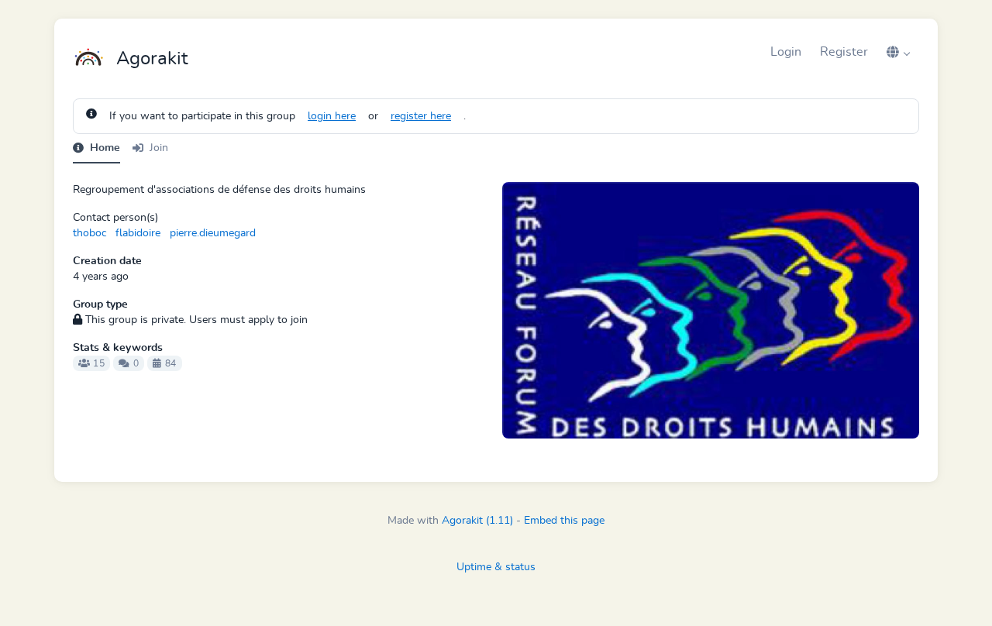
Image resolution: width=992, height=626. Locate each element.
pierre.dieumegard (213, 233)
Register (844, 52)
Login (785, 52)
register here (421, 116)
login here (332, 116)
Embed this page (564, 520)
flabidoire (137, 233)
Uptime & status (496, 567)
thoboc (89, 233)
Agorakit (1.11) (477, 520)
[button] (898, 52)
